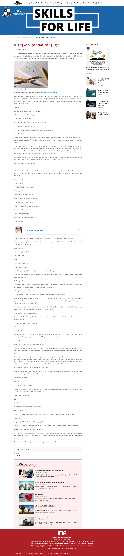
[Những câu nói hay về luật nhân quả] (91, 93)
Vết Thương (39, 494)
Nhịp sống (69, 3)
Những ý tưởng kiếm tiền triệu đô (103, 113)
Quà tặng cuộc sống (20, 89)
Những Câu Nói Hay (56, 3)
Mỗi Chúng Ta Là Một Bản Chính (45, 506)
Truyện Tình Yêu (98, 3)
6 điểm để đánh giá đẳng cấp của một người (49, 482)
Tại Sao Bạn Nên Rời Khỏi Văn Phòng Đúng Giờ (50, 470)
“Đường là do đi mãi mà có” (44, 518)
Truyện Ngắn (87, 3)
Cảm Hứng (77, 3)
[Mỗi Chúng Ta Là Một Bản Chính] (26, 509)
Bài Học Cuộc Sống (42, 3)
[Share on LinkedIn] (19, 455)
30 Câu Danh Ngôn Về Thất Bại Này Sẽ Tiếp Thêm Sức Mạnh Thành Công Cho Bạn (97, 69)
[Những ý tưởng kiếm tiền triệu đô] (91, 116)
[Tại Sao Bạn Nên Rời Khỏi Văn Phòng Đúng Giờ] (26, 473)
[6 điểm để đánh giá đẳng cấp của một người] (26, 485)
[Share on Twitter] (17, 455)
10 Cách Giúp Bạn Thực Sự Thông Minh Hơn (103, 103)
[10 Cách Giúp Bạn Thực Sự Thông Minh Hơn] (91, 104)
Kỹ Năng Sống (29, 3)
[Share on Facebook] (15, 455)
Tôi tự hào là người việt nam (48, 92)
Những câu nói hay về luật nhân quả (103, 91)
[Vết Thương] (26, 497)
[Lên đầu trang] (120, 552)
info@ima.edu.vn (71, 548)
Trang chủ (17, 37)
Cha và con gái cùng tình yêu (33, 230)
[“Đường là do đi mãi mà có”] (26, 521)
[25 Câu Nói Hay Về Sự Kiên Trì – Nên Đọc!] (91, 82)
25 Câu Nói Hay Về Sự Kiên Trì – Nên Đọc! (103, 81)
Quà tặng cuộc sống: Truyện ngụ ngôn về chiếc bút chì (41, 442)
